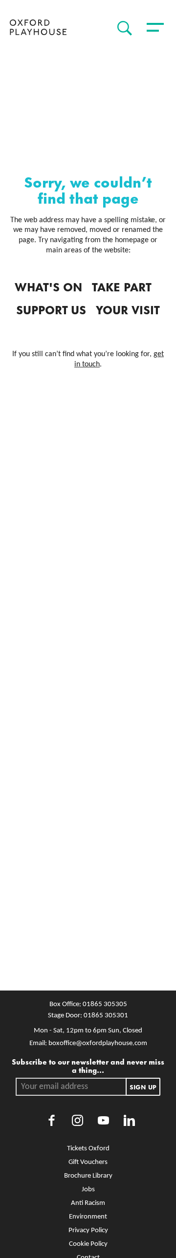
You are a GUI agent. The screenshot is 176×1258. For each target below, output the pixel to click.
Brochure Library (88, 1176)
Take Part (122, 286)
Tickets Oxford (88, 1148)
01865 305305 (105, 1004)
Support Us (51, 309)
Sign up (143, 1086)
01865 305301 (106, 1015)
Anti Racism (88, 1203)
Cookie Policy (88, 1244)
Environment (88, 1216)
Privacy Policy (88, 1230)
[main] (88, 519)
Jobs (88, 1189)
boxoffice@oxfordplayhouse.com (97, 1043)
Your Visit (128, 309)
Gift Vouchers (88, 1162)
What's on (48, 286)
